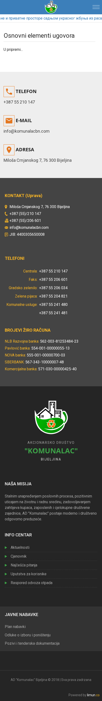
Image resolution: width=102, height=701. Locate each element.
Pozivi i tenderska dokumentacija (32, 643)
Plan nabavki (15, 626)
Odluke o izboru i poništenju (28, 635)
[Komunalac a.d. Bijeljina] (51, 6)
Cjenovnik (19, 556)
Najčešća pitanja (24, 565)
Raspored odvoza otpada (31, 583)
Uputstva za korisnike (28, 574)
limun (93, 695)
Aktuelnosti (20, 547)
